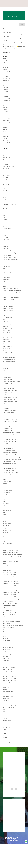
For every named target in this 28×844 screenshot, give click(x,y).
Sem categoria (6, 623)
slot (4, 629)
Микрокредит (6, 716)
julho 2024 (5, 87)
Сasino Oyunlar (6, 727)
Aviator (4, 206)
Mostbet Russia (6, 492)
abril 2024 (5, 94)
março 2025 (5, 69)
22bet (4, 188)
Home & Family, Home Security (10, 419)
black (4, 244)
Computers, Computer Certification (11, 295)
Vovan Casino (6, 698)
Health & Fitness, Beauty (8, 383)
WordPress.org (6, 742)
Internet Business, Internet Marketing (12, 459)
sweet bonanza (6, 658)
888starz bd (5, 197)
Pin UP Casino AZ (7, 530)
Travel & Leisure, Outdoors (9, 674)
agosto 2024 (6, 85)
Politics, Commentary (8, 543)
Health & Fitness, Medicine (9, 399)
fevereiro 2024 (6, 98)
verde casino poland (8, 694)
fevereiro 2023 (6, 118)
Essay (4, 319)
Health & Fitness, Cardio (8, 388)
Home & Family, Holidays (9, 415)
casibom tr (5, 268)
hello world (5, 403)
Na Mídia (5, 497)
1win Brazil (5, 162)
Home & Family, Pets (7, 428)
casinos (4, 286)
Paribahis (5, 514)
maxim (4, 486)
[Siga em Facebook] (12, 789)
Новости (5, 718)
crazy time (5, 313)
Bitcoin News (6, 237)
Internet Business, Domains (9, 443)
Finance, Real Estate (7, 346)
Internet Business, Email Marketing (11, 454)
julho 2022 (5, 134)
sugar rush (5, 656)
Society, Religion (7, 649)
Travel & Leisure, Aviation (9, 667)
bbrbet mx (5, 230)
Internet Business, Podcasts (9, 461)
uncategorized (6, 682)
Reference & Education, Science (10, 596)
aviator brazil (6, 208)
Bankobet (5, 224)
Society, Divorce (6, 638)
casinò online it (6, 279)
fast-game (5, 326)
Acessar (5, 735)
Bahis (4, 215)
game (4, 370)
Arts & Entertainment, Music (9, 204)
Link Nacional (14, 840)
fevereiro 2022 (6, 142)
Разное (4, 725)
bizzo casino (6, 241)
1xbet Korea (6, 177)
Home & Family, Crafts (8, 406)
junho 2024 (5, 89)
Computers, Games (7, 301)
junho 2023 (5, 109)
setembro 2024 (6, 83)
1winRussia (5, 173)
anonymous (5, 202)
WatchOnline (6, 700)
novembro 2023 (6, 100)
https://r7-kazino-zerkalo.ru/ (14, 16)
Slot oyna (5, 631)
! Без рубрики (6, 151)
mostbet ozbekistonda (8, 490)
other (4, 512)
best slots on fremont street (9, 233)
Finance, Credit (6, 330)
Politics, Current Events (8, 545)
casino (4, 270)
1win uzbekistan (7, 171)
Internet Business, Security (9, 466)
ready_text (5, 568)
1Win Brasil (5, 159)
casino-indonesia (7, 281)
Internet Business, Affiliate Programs (11, 432)
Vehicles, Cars (6, 689)
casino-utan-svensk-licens (9, 284)
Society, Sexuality (7, 651)
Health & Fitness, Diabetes (9, 395)
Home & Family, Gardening (9, 410)
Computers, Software (8, 310)
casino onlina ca (7, 275)
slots (4, 634)
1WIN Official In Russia (8, 166)
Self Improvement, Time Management (12, 619)
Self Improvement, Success (9, 614)
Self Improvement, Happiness (10, 612)
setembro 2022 (6, 129)
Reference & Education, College (10, 581)
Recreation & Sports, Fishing (9, 574)
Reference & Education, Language (11, 590)
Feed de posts (6, 737)
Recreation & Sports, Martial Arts (11, 579)
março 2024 (5, 96)
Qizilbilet (5, 563)
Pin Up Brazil (6, 525)
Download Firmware (7, 317)
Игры (4, 711)
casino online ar (6, 277)
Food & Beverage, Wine (8, 366)
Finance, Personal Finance (9, 344)
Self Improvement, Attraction (10, 603)
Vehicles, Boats (6, 685)
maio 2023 (5, 111)
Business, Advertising (8, 250)
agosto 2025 (6, 58)
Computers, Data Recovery (9, 299)
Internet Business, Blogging (9, 439)
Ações (4, 199)
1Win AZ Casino (6, 157)
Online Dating (6, 508)
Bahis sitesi (5, 217)
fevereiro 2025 (6, 71)
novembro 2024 (6, 78)
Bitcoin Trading (6, 239)
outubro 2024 (6, 80)
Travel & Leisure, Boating (9, 669)
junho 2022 (5, 136)
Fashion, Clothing (7, 321)
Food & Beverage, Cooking (9, 357)
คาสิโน (4, 729)
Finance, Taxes (6, 348)
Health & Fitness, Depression (10, 390)
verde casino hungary (8, 691)
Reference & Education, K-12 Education (12, 585)
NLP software (6, 503)
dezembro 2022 (6, 122)
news (4, 501)
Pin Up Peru (5, 532)
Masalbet (5, 483)
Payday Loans (6, 517)
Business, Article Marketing (9, 253)
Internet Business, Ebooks (9, 448)
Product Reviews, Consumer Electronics (12, 554)
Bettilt (4, 235)
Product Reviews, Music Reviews (10, 561)
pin (3, 519)
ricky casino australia (8, 601)
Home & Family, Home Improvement (11, 417)
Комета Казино (6, 714)
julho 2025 (5, 60)
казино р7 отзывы (14, 15)
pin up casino (6, 528)
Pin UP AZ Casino (7, 523)
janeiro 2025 (6, 74)
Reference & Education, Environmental (12, 583)
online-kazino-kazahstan (9, 510)
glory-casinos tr (6, 375)
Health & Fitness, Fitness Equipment (11, 397)
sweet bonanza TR (7, 660)
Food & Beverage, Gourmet (9, 361)
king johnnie (6, 477)
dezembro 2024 (6, 76)
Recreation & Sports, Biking (9, 572)
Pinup (4, 537)
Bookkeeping (6, 248)
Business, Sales (6, 266)
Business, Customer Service (9, 257)
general (4, 372)
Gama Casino (6, 368)
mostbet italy (6, 488)
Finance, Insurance (7, 337)
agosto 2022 (6, 131)
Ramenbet (5, 565)
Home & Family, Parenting (9, 423)
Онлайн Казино (7, 720)
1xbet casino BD (6, 175)
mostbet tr (5, 494)
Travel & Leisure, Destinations (10, 671)
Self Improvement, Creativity (9, 608)
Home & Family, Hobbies (8, 412)
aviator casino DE (7, 210)
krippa (4, 479)
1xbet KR (5, 179)
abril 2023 (5, 114)
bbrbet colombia (7, 228)
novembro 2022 (6, 125)
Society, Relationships (8, 647)
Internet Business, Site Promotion (11, 472)
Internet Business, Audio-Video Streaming (13, 437)
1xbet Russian (6, 184)
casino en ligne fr (7, 273)
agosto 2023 (6, 105)
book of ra (5, 246)
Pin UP (4, 521)
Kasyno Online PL (7, 474)
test (4, 663)
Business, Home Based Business (10, 259)
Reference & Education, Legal (10, 594)
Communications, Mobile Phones (11, 288)
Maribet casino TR (7, 481)
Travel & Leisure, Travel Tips (9, 676)
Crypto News (6, 315)
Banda (4, 222)
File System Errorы (7, 328)
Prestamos (5, 548)
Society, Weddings (7, 654)
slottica (4, 636)
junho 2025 (5, 63)
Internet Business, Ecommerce (10, 452)
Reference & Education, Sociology (11, 599)
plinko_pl (5, 541)
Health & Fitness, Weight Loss (10, 401)
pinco (4, 534)
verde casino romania (8, 696)
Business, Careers (7, 255)
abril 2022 (5, 140)
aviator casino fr (7, 213)
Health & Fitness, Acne (8, 377)
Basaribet (5, 226)
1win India (5, 164)
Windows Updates (7, 702)
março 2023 (5, 116)
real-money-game (7, 570)
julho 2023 (5, 107)
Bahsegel (5, 219)
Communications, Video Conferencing (12, 290)
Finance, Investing (7, 339)
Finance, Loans (6, 341)
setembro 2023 (6, 103)
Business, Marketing (7, 261)
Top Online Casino (7, 665)
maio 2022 (5, 138)
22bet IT (5, 190)
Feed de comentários (8, 739)
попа (4, 722)
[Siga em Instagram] (16, 789)
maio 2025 (5, 65)
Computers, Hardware (8, 306)
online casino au (7, 506)
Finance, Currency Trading (9, 335)
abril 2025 (5, 67)
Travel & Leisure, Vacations (9, 678)
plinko (4, 539)
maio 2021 (5, 145)
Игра (4, 709)
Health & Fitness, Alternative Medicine (12, 381)
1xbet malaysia (6, 182)
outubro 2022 (6, 127)
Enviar (18, 826)
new (4, 499)
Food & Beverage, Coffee (8, 352)
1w (3, 155)
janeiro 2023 (6, 120)
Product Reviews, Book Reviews (10, 550)
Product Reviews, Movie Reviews (10, 559)
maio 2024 (5, 91)
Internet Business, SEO (8, 470)
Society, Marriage (7, 643)
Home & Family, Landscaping (10, 421)
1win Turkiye (6, 168)
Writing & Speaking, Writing (9, 705)
